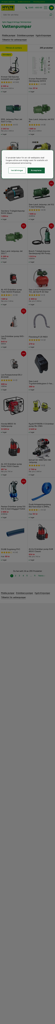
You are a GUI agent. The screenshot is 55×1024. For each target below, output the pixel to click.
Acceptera (36, 170)
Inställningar (17, 170)
